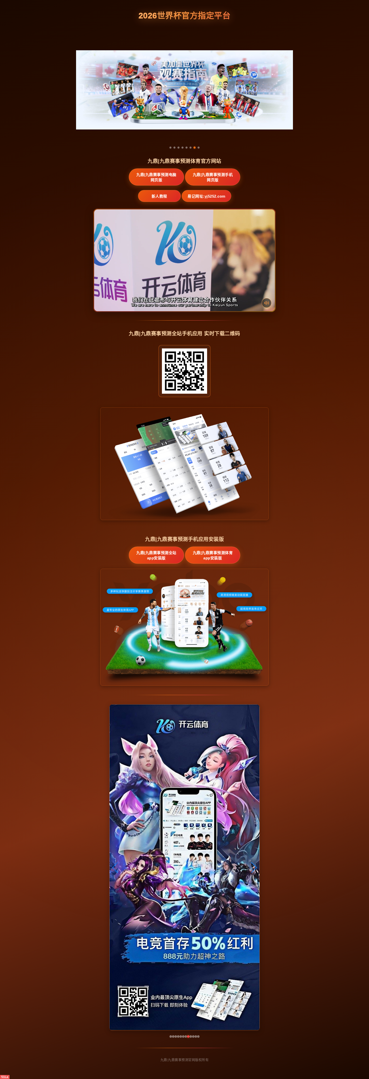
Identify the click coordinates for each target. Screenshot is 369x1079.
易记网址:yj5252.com (206, 196)
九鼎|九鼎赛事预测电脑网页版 (156, 177)
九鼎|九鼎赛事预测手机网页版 (213, 177)
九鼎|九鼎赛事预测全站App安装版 (156, 555)
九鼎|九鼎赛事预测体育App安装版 (213, 555)
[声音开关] (266, 303)
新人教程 (159, 196)
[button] (115, 867)
